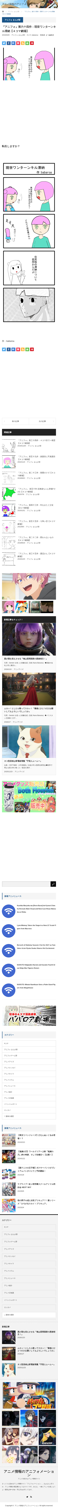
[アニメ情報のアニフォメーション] (20, 4)
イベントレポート (10, 1104)
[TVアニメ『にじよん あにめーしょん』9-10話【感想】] (8, 607)
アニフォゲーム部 (10, 1056)
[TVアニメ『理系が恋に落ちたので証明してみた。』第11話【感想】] (10, 1436)
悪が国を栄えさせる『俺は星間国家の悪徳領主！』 (26, 659)
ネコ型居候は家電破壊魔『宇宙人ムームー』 (23, 761)
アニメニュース (10, 1086)
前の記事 (15, 421)
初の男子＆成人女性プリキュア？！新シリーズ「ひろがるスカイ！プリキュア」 (36, 1202)
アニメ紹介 (8, 1092)
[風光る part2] (21, 607)
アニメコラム (9, 1080)
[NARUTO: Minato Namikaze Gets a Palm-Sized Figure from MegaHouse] (8, 996)
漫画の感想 (10, 1116)
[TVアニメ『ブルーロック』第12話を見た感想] (29, 1436)
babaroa (35, 35)
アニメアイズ (18, 669)
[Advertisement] (29, 113)
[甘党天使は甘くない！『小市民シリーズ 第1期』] (47, 607)
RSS (31, 1496)
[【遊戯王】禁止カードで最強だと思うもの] (35, 607)
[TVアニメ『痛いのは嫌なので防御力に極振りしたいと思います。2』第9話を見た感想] (29, 1418)
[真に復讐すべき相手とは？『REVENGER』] (47, 1418)
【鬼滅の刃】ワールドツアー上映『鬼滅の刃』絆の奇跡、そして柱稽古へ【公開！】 (35, 1153)
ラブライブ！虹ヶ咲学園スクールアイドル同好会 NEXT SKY (36, 1185)
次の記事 (42, 421)
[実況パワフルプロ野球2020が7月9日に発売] (29, 1395)
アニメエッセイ (10, 1068)
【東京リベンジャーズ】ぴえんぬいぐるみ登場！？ (36, 1136)
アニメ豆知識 (9, 1098)
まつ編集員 (50, 35)
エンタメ (7, 1110)
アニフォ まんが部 (18, 35)
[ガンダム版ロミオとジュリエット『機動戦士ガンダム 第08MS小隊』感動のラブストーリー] (29, 1454)
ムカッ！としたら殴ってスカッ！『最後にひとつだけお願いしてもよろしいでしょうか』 (28, 709)
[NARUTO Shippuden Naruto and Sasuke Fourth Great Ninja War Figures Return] (8, 977)
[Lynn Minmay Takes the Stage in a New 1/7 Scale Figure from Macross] (8, 937)
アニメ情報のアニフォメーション (29, 1473)
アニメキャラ (9, 1074)
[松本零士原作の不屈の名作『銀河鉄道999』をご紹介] (47, 1436)
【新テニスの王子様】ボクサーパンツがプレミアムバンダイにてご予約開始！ (36, 1169)
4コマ (29, 35)
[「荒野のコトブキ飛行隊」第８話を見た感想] (10, 1418)
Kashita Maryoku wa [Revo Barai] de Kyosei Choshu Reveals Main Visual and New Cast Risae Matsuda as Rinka (36, 909)
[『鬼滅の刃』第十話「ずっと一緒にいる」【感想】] (47, 1454)
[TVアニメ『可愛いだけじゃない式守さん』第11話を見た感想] (29, 586)
